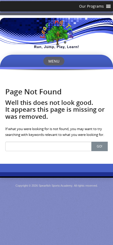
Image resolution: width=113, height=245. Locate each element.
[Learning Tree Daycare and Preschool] (56, 33)
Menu (53, 61)
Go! (99, 146)
